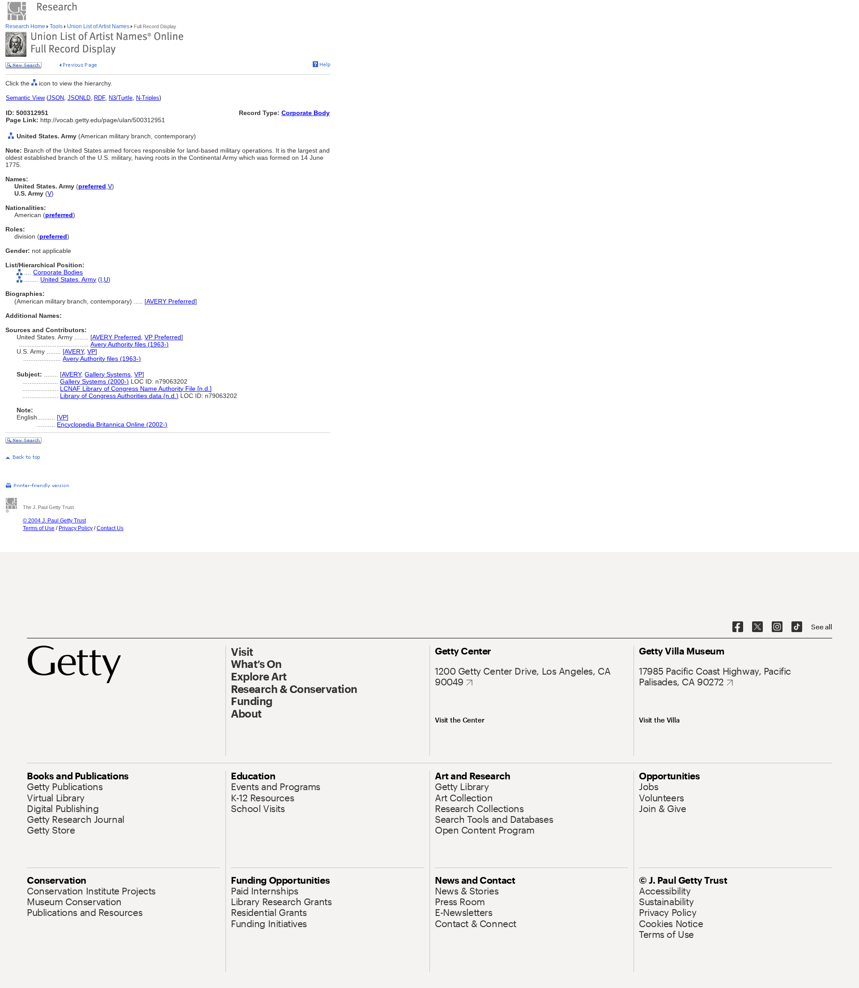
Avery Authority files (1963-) (129, 344)
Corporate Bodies (58, 272)
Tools (56, 26)
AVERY (74, 351)
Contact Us (110, 528)
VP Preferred (163, 337)
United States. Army (68, 279)
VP (91, 351)
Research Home (26, 26)
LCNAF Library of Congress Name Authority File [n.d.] (136, 388)
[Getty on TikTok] (796, 627)
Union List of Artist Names (98, 26)
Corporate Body (305, 112)
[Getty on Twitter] (757, 627)
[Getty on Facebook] (737, 627)
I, (102, 279)
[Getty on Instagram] (777, 627)
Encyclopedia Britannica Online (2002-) (112, 424)
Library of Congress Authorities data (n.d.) (119, 395)
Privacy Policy (76, 528)
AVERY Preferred (170, 301)
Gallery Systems (108, 374)
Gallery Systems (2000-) (94, 381)
